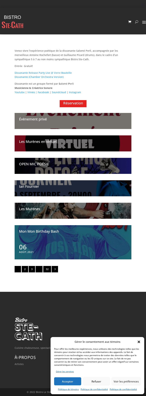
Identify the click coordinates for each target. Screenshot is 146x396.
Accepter (67, 381)
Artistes (19, 364)
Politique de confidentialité (94, 389)
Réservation (73, 103)
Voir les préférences (126, 381)
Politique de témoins (68, 389)
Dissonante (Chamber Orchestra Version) (39, 77)
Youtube (20, 92)
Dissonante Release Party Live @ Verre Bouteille (43, 72)
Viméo (31, 92)
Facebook (43, 92)
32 (47, 269)
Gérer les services (65, 371)
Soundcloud (59, 92)
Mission (19, 357)
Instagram (75, 92)
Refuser (96, 381)
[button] (139, 342)
